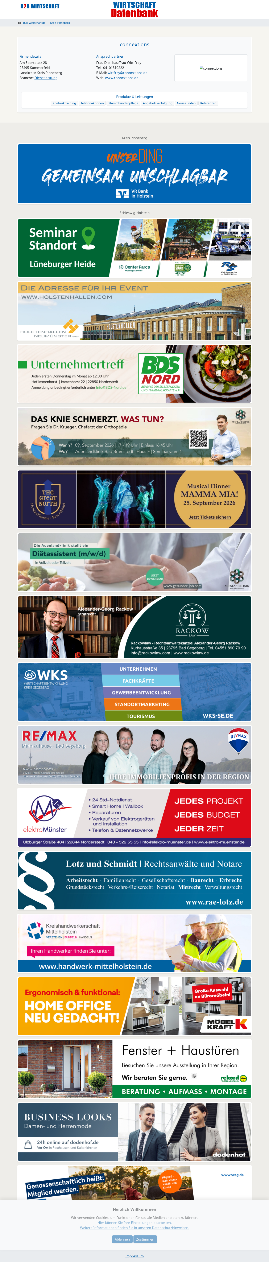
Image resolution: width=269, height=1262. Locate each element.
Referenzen (208, 103)
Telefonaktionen (92, 103)
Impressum (134, 1256)
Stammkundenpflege (123, 103)
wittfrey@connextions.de (127, 72)
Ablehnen (122, 1239)
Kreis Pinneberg (60, 23)
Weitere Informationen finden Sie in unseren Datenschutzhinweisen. (134, 1227)
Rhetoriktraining (64, 103)
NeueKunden (186, 103)
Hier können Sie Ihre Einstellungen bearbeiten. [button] (135, 1222)
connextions (134, 44)
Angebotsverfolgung (157, 103)
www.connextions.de (121, 77)
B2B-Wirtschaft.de (33, 23)
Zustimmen (145, 1239)
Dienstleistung (46, 77)
